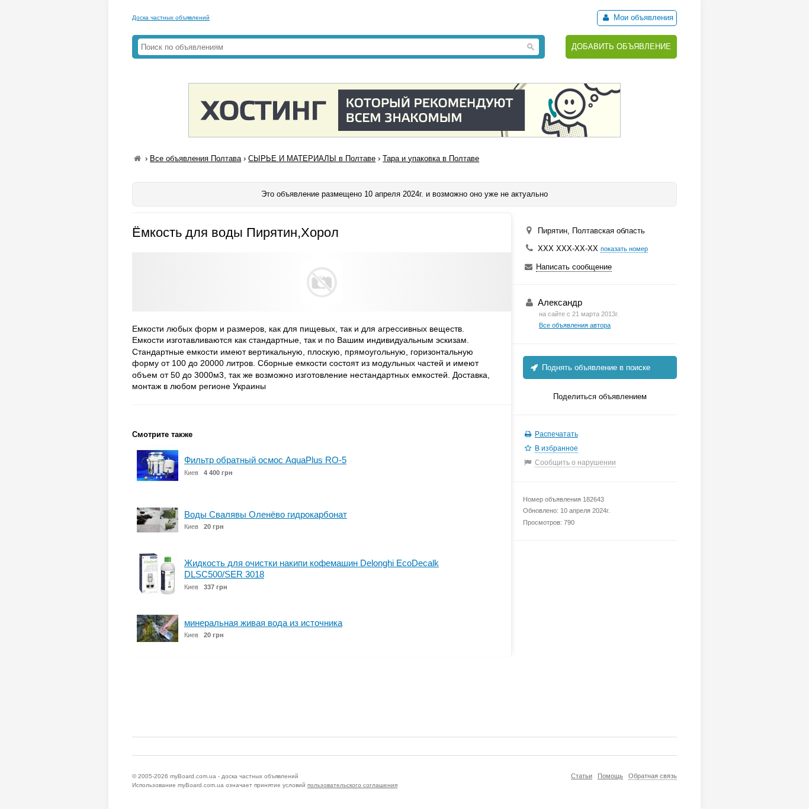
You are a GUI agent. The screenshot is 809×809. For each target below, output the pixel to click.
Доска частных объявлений (171, 17)
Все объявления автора (575, 325)
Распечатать (556, 434)
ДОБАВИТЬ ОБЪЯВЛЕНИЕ (621, 46)
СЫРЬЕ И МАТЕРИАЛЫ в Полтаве (311, 158)
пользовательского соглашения (352, 785)
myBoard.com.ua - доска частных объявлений (234, 776)
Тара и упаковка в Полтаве (431, 158)
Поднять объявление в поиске (595, 367)
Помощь (610, 775)
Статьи (581, 775)
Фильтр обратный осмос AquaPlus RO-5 (265, 460)
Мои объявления (642, 17)
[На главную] (137, 158)
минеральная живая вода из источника (263, 623)
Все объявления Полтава (195, 158)
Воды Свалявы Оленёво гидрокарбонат (265, 514)
